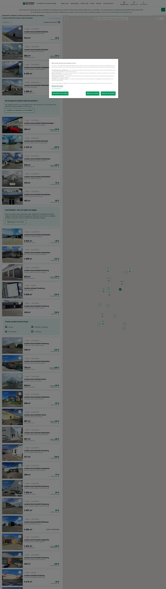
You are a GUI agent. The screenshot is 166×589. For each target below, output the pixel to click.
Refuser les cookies (92, 93)
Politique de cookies (57, 86)
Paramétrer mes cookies (60, 93)
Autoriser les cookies (108, 93)
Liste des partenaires (56, 88)
